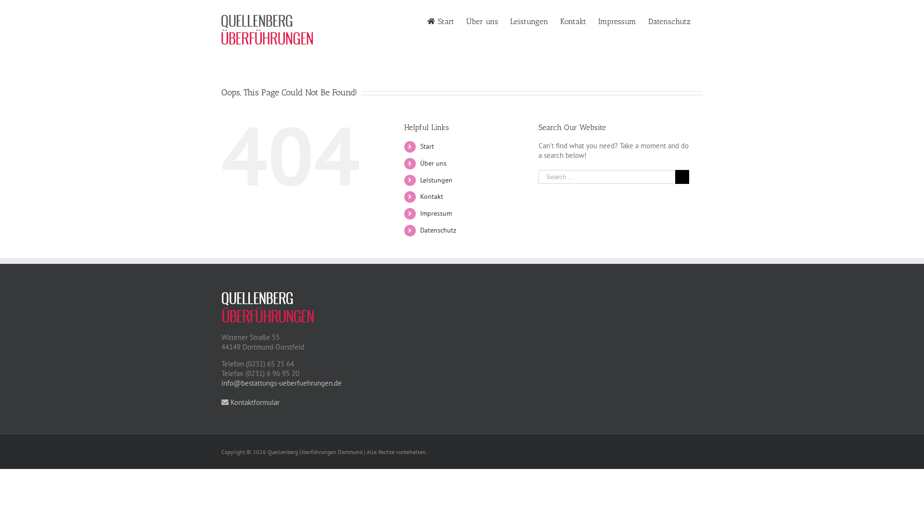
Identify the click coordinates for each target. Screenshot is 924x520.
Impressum (436, 213)
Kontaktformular (254, 402)
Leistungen (436, 180)
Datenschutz (438, 230)
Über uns (433, 163)
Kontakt (431, 196)
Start (427, 146)
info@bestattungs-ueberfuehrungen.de (281, 383)
